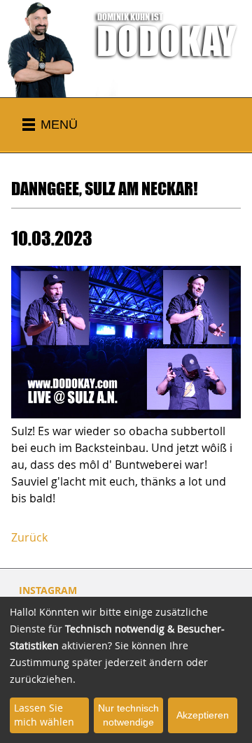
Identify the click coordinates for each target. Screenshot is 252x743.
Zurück (29, 537)
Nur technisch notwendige (128, 715)
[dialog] (126, 670)
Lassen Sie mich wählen (44, 714)
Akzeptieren (202, 715)
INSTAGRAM (48, 590)
